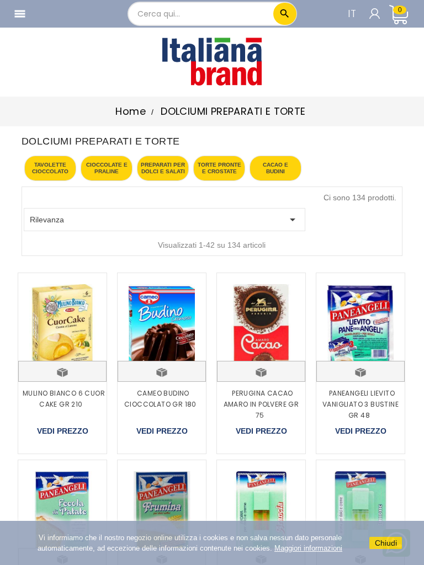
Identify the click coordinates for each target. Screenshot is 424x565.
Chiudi (386, 543)
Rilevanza (164, 219)
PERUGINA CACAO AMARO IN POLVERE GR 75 (261, 404)
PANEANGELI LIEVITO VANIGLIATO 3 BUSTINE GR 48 (360, 404)
